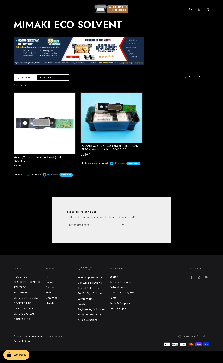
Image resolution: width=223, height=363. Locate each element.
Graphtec (52, 297)
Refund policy (118, 287)
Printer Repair (118, 308)
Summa (50, 292)
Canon (50, 287)
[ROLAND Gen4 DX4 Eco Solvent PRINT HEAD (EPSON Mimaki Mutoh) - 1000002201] (111, 117)
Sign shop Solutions (90, 277)
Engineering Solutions (91, 309)
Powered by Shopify (23, 341)
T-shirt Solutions (88, 288)
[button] (190, 9)
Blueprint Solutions (90, 314)
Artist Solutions (88, 319)
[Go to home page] (111, 9)
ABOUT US (20, 276)
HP (47, 276)
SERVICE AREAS (24, 313)
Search (114, 276)
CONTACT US (23, 303)
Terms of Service (120, 281)
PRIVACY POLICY (25, 308)
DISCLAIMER (22, 319)
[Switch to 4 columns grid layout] (206, 77)
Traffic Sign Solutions (91, 293)
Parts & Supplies (120, 303)
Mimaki (50, 303)
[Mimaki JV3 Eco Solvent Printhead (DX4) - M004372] (45, 123)
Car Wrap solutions (90, 282)
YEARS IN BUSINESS (27, 281)
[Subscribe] (124, 224)
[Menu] (15, 9)
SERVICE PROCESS (26, 297)
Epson (50, 281)
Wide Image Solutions (33, 336)
